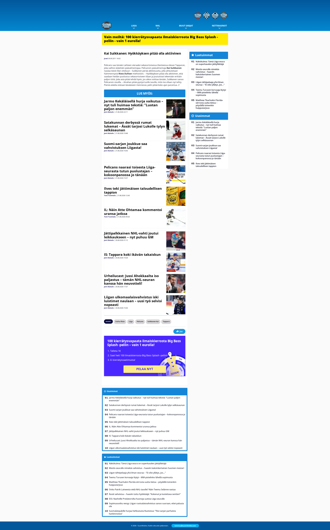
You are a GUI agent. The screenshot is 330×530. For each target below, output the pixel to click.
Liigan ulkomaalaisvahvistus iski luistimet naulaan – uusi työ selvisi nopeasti (133, 301)
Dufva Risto (120, 321)
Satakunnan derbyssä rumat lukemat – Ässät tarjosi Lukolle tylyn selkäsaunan (134, 126)
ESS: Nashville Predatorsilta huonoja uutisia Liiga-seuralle (137, 498)
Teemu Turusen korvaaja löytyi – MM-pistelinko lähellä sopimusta (141, 477)
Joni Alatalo (109, 112)
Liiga (134, 25)
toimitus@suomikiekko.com (185, 526)
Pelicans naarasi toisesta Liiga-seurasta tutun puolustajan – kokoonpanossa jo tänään (129, 171)
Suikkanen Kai (153, 321)
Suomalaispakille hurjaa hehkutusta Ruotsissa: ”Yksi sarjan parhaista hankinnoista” (142, 512)
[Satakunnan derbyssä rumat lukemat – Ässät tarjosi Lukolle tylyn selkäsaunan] (176, 130)
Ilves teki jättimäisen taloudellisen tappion (133, 190)
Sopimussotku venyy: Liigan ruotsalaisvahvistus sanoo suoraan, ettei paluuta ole (146, 505)
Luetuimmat (113, 457)
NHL (158, 25)
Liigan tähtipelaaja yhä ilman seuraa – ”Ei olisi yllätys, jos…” (137, 472)
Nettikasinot (219, 25)
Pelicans (140, 321)
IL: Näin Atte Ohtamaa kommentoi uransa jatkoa (133, 211)
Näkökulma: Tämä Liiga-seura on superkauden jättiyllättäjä (137, 463)
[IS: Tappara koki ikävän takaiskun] (176, 262)
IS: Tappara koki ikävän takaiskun (132, 254)
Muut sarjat (186, 25)
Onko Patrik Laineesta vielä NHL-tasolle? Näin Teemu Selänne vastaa (142, 489)
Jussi (106, 58)
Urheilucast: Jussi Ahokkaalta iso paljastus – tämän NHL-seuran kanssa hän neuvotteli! (131, 279)
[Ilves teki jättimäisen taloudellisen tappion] (176, 196)
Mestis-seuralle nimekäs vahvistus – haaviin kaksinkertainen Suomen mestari (146, 468)
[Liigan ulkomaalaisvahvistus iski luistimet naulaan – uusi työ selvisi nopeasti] (176, 304)
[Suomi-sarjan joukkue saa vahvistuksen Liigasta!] (176, 151)
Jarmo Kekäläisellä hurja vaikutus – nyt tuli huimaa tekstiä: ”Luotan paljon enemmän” (133, 105)
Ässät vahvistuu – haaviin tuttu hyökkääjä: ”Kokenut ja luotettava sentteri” (145, 494)
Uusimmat (112, 391)
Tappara (166, 321)
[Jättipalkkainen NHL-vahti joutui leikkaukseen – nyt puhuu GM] (176, 240)
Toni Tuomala (110, 195)
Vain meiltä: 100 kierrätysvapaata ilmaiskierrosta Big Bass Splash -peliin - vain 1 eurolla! (161, 39)
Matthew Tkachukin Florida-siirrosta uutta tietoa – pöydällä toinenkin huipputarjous (142, 483)
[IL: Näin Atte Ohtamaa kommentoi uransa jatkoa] (176, 217)
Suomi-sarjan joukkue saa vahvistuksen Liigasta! (125, 145)
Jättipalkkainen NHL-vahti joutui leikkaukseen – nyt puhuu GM (131, 235)
